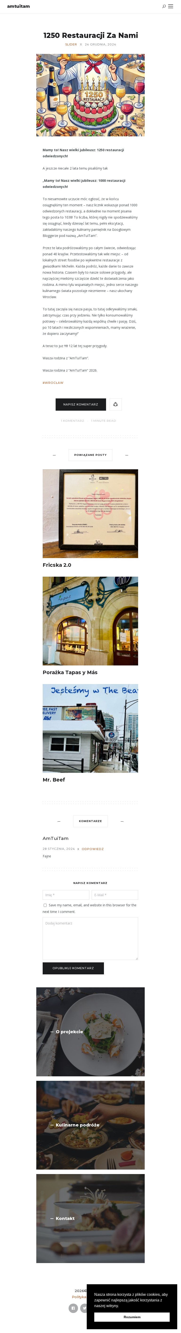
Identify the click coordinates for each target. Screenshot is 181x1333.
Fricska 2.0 (57, 565)
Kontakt (65, 1218)
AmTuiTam (18, 6)
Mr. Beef (54, 780)
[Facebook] (73, 1308)
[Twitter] (85, 1308)
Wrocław (54, 383)
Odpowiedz (93, 849)
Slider (71, 44)
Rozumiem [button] (132, 1317)
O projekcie (69, 1031)
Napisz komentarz (80, 404)
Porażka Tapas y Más (70, 672)
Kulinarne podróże (77, 1125)
